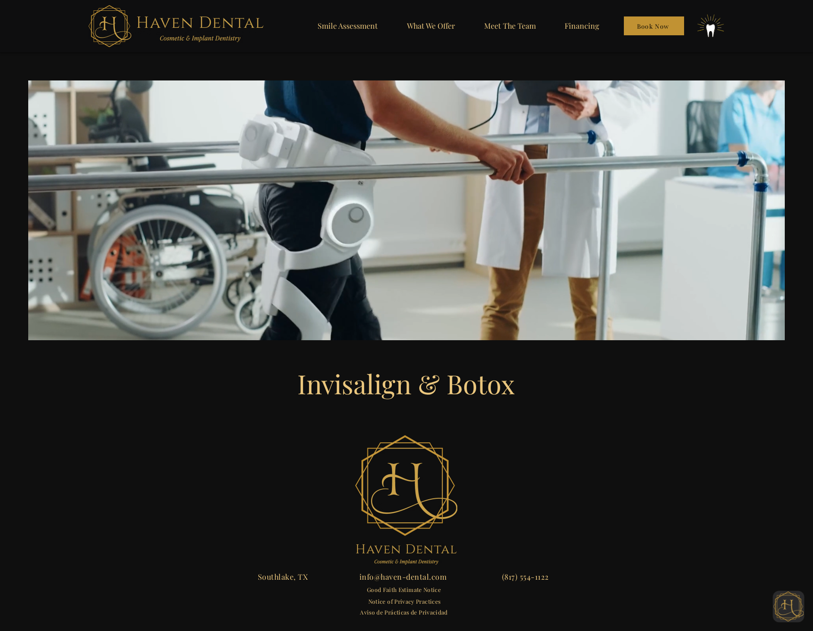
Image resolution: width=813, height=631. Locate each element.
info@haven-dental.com (402, 577)
